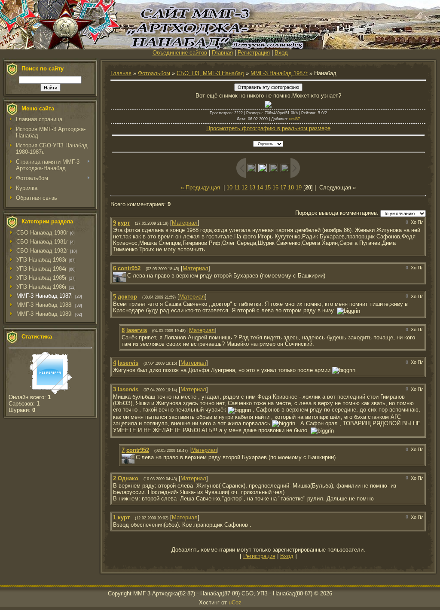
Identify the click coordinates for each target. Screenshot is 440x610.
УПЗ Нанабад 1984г (41, 268)
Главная (222, 52)
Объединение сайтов (180, 52)
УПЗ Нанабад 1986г (41, 287)
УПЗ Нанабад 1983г (41, 259)
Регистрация (254, 52)
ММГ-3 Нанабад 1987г (44, 296)
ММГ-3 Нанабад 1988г (44, 305)
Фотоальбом (154, 73)
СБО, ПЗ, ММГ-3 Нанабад (210, 73)
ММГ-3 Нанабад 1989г (44, 314)
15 (268, 187)
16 (275, 187)
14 (260, 187)
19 (299, 187)
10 (229, 187)
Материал (185, 223)
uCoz (235, 602)
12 (244, 187)
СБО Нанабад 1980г (42, 232)
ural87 (294, 119)
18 (291, 187)
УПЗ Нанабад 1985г (41, 277)
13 (252, 187)
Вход (281, 52)
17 (283, 187)
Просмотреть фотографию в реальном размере (268, 128)
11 (237, 187)
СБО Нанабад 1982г (42, 250)
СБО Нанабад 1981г (42, 241)
